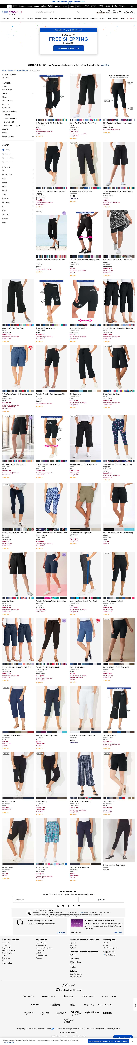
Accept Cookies (121, 1041)
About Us (106, 943)
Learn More (105, 65)
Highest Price (9, 158)
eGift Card (73, 967)
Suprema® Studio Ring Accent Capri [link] (82, 736)
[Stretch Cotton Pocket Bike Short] (51, 437)
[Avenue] (34, 1005)
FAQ (3, 960)
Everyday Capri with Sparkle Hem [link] (47, 736)
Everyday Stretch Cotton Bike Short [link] (116, 668)
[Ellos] (72, 1004)
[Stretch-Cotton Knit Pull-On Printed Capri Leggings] (119, 437)
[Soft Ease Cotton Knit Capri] (119, 574)
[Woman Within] (48, 996)
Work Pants (6, 108)
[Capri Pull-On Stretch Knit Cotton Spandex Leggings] (85, 232)
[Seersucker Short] (51, 840)
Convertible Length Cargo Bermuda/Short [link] (17, 668)
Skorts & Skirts (9, 122)
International (6, 958)
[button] (70, 1)
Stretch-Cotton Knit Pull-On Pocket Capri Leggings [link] (50, 193)
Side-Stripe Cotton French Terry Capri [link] (83, 602)
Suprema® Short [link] (109, 802)
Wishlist (38, 953)
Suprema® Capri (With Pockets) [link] (81, 192)
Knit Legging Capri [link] (8, 802)
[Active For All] (44, 1013)
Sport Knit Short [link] (8, 602)
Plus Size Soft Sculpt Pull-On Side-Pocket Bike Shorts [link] (51, 603)
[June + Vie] (89, 1005)
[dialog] (132, 6)
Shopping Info (6, 945)
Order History (40, 950)
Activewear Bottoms (22, 70)
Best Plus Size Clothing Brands (95, 1028)
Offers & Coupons (41, 955)
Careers (105, 945)
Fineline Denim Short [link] (77, 668)
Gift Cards (74, 959)
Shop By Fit (6, 129)
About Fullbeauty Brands (111, 948)
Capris (4, 86)
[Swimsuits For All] (29, 1013)
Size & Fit (5, 955)
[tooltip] (10, 6)
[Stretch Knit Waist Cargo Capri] (18, 708)
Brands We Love (8, 136)
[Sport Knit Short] (18, 574)
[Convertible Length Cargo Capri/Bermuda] (119, 301)
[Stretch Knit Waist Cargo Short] (85, 505)
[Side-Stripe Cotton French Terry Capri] (85, 574)
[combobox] (57, 12)
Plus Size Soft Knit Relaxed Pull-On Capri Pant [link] (50, 262)
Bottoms (10, 70)
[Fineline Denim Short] (85, 640)
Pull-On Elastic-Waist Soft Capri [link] (81, 802)
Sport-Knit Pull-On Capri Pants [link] (13, 329)
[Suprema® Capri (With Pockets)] (85, 164)
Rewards (39, 958)
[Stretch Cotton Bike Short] (85, 301)
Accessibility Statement (113, 1028)
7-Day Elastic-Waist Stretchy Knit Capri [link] (49, 124)
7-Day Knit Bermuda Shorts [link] (45, 329)
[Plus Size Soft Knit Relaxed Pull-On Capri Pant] (51, 232)
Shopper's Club (7, 963)
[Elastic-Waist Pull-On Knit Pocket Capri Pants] (85, 96)
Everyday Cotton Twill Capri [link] (79, 868)
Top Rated (8, 154)
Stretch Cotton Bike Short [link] (79, 329)
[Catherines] (89, 996)
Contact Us (5, 943)
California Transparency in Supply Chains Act (70, 1028)
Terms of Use (32, 1028)
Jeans (4, 93)
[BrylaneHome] (92, 1013)
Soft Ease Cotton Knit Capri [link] (113, 602)
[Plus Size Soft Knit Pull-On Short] (18, 437)
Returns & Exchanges (9, 950)
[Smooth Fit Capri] (51, 774)
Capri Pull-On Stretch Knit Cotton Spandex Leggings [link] (85, 262)
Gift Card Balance (75, 962)
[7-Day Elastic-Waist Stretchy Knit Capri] (51, 96)
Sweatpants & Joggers (12, 126)
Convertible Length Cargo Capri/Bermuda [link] (118, 329)
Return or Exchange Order (44, 948)
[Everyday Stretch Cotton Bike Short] (119, 640)
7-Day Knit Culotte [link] (109, 736)
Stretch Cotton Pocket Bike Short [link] (48, 465)
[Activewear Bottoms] (33, 111)
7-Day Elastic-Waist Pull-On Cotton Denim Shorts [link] (17, 396)
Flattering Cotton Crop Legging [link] (114, 866)
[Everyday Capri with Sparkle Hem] (51, 708)
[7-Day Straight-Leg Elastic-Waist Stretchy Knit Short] (119, 164)
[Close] (132, 1041)
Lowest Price (9, 162)
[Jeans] (33, 93)
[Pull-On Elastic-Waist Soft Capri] (85, 774)
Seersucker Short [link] (42, 868)
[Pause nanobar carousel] (66, 3)
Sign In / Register (41, 943)
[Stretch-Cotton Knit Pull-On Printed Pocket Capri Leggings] (51, 505)
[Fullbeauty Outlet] (68, 1021)
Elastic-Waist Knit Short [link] (111, 395)
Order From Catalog (76, 974)
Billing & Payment (7, 953)
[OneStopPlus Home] (12, 13)
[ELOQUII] (104, 1004)
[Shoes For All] (76, 1013)
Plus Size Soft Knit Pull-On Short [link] (13, 465)
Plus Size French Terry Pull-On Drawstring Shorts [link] (118, 535)
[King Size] (107, 1013)
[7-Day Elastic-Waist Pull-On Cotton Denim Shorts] (18, 367)
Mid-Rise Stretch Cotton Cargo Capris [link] (83, 465)
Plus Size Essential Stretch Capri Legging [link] (117, 124)
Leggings (5, 104)
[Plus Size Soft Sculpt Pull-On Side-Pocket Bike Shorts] (51, 574)
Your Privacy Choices (44, 1028)
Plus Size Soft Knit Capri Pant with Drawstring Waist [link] (48, 669)
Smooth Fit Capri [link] (42, 802)
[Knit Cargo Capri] (85, 367)
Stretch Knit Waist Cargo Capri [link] (13, 736)
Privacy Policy (21, 1028)
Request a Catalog (75, 976)
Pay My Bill (73, 948)
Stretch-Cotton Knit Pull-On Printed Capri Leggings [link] (117, 466)
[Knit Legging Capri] (18, 774)
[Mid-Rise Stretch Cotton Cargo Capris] (85, 437)
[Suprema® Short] (119, 774)
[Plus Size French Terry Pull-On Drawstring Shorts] (119, 505)
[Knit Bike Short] (18, 840)
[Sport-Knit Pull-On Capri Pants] (18, 301)
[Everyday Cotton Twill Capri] (85, 840)
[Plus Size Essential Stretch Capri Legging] (119, 96)
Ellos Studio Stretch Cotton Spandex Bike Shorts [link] (118, 262)
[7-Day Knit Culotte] (119, 708)
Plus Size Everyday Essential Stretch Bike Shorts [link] (50, 396)
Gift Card (72, 964)
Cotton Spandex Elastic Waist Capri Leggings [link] (14, 535)
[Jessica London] (108, 996)
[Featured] (33, 133)
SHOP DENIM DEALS (59, 1)
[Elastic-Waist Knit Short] (119, 367)
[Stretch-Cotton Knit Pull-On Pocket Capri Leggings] (51, 164)
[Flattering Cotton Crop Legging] (119, 840)
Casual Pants (7, 90)
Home (4, 70)
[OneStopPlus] (28, 996)
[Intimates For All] (61, 1013)
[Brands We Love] (33, 136)
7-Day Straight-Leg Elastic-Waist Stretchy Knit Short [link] (118, 193)
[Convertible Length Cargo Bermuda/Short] (18, 640)
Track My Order (41, 945)
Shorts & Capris (10, 118)
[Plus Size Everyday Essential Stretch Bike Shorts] (51, 367)
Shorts (4, 97)
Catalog (73, 971)
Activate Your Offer (68, 48)
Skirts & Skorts (7, 101)
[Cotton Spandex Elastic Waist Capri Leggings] (18, 505)
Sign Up (101, 900)
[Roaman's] (68, 996)
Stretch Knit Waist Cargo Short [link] (80, 534)
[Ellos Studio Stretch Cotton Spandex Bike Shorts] (119, 232)
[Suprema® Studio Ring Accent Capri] (85, 708)
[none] (51, 96)
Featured (5, 133)
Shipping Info (6, 948)
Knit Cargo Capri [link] (75, 395)
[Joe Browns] (55, 1004)
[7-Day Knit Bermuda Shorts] (51, 301)
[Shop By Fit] (33, 129)
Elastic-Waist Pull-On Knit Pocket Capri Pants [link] (83, 125)
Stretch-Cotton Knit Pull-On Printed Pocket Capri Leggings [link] (51, 535)
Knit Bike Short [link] (7, 868)
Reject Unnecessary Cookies (101, 1041)
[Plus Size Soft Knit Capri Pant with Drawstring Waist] (51, 640)
